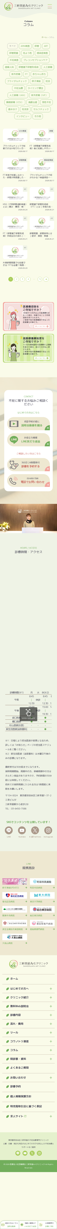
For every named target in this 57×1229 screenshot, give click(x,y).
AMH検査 (25, 46)
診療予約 (15, 1086)
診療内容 (15, 1015)
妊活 (48, 81)
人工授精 (47, 67)
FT (26, 74)
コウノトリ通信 (19, 1041)
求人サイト (16, 1116)
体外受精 (15, 74)
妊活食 (25, 109)
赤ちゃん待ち (39, 74)
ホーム (44, 37)
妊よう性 (27, 53)
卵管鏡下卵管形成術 (28, 67)
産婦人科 (9, 67)
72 (40, 279)
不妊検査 (14, 60)
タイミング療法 (35, 88)
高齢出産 (32, 102)
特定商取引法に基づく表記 (26, 1106)
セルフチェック (41, 109)
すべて (12, 46)
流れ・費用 (16, 1024)
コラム (14, 1050)
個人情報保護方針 (20, 1096)
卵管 (37, 46)
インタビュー (22, 116)
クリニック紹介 (19, 997)
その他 (37, 116)
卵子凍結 (36, 81)
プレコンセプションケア (35, 60)
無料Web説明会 (19, 1006)
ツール (14, 1032)
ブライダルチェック (17, 81)
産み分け (12, 109)
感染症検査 (42, 53)
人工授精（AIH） (18, 95)
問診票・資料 (18, 1059)
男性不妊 (46, 102)
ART (46, 46)
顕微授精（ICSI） (14, 102)
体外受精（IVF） (39, 95)
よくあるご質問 (19, 1067)
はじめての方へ (19, 988)
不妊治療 (18, 88)
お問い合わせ (18, 1077)
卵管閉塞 (13, 53)
